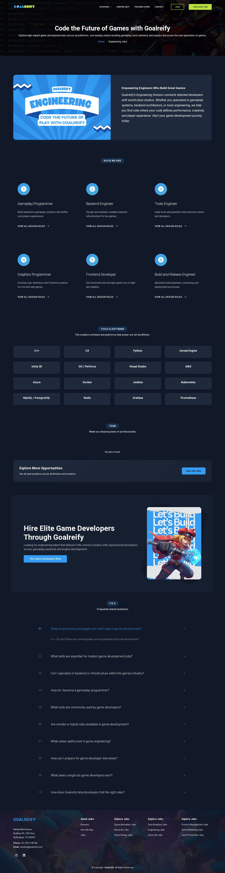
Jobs (177, 7)
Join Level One (200, 7)
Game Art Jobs (121, 830)
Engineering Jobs (156, 830)
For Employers (142, 7)
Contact (159, 7)
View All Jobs (193, 471)
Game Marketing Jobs (192, 830)
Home (101, 41)
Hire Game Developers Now (45, 558)
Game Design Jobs (123, 835)
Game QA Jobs (155, 835)
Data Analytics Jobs (157, 825)
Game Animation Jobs (125, 825)
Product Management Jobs (195, 825)
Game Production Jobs (193, 835)
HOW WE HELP (122, 7)
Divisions (85, 825)
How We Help (87, 830)
